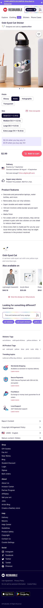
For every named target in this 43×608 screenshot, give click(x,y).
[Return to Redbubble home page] (12, 10)
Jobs (4, 501)
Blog (3, 459)
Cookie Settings (8, 542)
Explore (5, 17)
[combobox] (34, 10)
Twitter (8, 559)
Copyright (6, 535)
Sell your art (6, 497)
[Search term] (40, 10)
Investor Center (8, 487)
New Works (6, 456)
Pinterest (8, 566)
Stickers (26, 17)
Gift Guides (6, 449)
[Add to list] (38, 34)
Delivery (5, 517)
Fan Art (5, 452)
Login (4, 467)
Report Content (8, 421)
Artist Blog (6, 504)
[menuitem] (5, 17)
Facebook (9, 555)
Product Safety (8, 532)
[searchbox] (21, 315)
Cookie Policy (31, 584)
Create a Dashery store (11, 508)
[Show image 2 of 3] (21, 88)
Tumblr (8, 562)
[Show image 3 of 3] (23, 88)
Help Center (6, 524)
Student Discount (8, 463)
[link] (8, 322)
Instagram (9, 552)
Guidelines (6, 528)
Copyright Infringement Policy (13, 427)
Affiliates (5, 494)
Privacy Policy (19, 580)
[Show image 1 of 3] (19, 88)
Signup (4, 470)
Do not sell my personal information (14, 584)
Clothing (14, 17)
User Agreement (7, 580)
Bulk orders (6, 474)
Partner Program (8, 490)
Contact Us (6, 539)
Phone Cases (36, 17)
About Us (5, 483)
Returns (5, 521)
